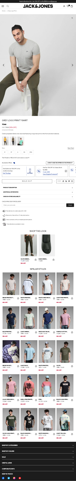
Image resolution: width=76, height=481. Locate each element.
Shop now (54, 1)
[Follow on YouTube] (20, 478)
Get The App (7, 173)
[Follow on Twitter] (9, 478)
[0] (68, 6)
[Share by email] (72, 181)
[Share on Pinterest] (69, 181)
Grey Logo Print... (12, 11)
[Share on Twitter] (66, 181)
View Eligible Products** (50, 174)
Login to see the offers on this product (60, 162)
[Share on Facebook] (63, 181)
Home (3, 11)
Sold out (27, 181)
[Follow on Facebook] (3, 478)
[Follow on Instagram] (14, 478)
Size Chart (71, 148)
